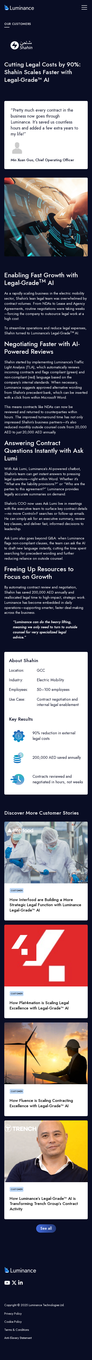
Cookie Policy (13, 1322)
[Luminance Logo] (19, 7)
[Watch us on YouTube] (8, 1283)
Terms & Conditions (16, 1330)
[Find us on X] (15, 1283)
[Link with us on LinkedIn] (20, 1283)
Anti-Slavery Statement (18, 1338)
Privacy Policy (13, 1313)
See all (46, 1228)
